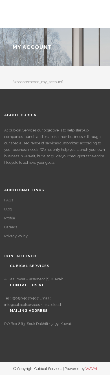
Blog (8, 209)
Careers (10, 227)
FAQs (8, 200)
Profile (9, 218)
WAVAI (91, 369)
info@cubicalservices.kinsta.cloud (32, 305)
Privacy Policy (16, 236)
